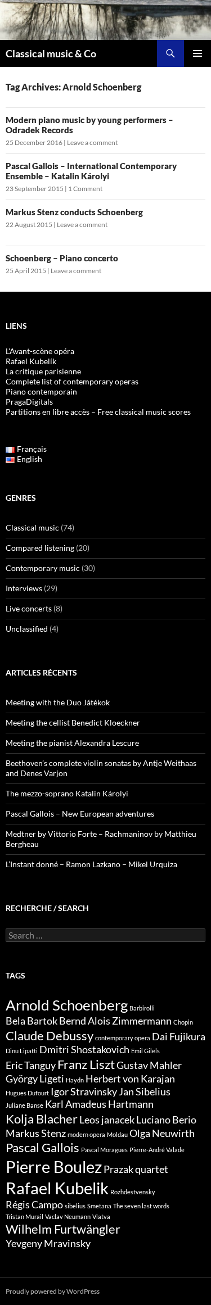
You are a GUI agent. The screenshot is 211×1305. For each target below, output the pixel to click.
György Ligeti (35, 1079)
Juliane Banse (24, 1105)
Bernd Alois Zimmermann (115, 1021)
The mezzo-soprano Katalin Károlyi (67, 793)
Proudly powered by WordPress (53, 1291)
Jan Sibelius (144, 1092)
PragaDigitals (29, 401)
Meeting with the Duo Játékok (58, 702)
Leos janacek (106, 1120)
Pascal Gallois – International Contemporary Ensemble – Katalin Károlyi (91, 171)
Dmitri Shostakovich (84, 1049)
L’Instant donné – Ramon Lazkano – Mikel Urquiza (91, 864)
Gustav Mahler (149, 1065)
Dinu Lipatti (22, 1050)
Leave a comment (92, 142)
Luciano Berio (166, 1120)
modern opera (86, 1134)
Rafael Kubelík (31, 361)
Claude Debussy (49, 1035)
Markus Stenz (36, 1133)
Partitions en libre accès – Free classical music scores (98, 411)
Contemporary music (43, 568)
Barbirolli (142, 1008)
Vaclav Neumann (68, 1216)
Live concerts (29, 608)
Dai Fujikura (178, 1037)
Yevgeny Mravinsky (48, 1243)
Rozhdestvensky (132, 1191)
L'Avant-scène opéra (40, 351)
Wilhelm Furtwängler (63, 1228)
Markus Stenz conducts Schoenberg (74, 212)
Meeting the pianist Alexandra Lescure (72, 742)
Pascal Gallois (42, 1147)
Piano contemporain (41, 391)
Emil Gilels (145, 1050)
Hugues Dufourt (27, 1092)
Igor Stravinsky (84, 1092)
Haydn (75, 1080)
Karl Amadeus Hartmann (99, 1104)
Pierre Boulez (54, 1166)
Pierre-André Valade (157, 1149)
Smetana (99, 1205)
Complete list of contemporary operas (72, 381)
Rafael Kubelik (57, 1188)
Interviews (24, 588)
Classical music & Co (51, 53)
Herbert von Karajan (130, 1079)
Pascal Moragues (104, 1149)
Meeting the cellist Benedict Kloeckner (73, 722)
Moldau (117, 1134)
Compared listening (40, 547)
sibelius (75, 1205)
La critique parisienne (43, 371)
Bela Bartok (31, 1021)
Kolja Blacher (42, 1118)
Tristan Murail (24, 1216)
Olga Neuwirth (162, 1133)
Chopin (183, 1022)
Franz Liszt (86, 1064)
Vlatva (101, 1216)
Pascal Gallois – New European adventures (80, 813)
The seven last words (141, 1205)
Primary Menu (197, 53)
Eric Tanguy (31, 1065)
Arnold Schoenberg (67, 1005)
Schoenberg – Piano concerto (62, 258)
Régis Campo (34, 1205)
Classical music (32, 527)
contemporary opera (122, 1037)
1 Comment (85, 188)
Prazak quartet (136, 1169)
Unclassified (27, 628)
